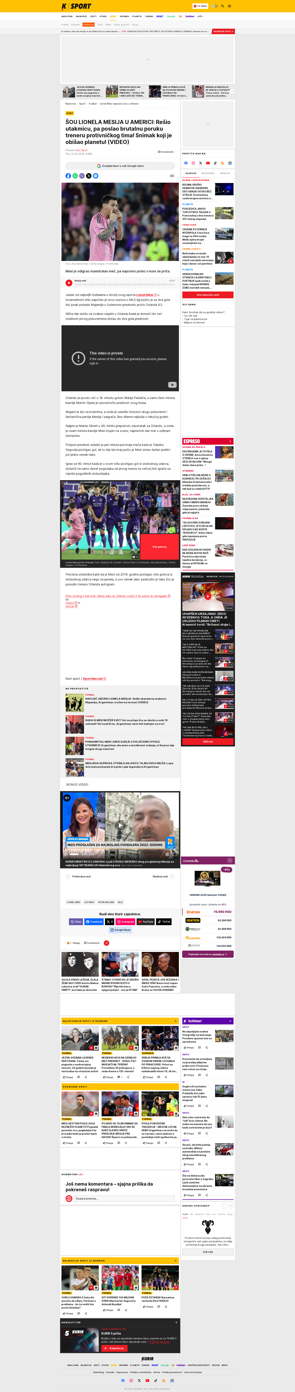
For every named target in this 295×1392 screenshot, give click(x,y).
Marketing (98, 1372)
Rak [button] (208, 1214)
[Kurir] (76, 6)
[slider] (74, 854)
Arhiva (156, 1372)
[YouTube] (208, 163)
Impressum (122, 1372)
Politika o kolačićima (140, 1372)
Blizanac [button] (199, 1214)
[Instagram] (193, 163)
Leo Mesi (89, 902)
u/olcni (70, 602)
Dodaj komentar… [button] (87, 1198)
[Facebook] (186, 163)
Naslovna (70, 103)
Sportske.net (93, 678)
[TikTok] (215, 163)
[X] (200, 163)
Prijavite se (116, 1348)
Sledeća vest (160, 876)
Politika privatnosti (172, 1372)
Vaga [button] (230, 1214)
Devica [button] (221, 1214)
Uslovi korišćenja (193, 1372)
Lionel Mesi (144, 295)
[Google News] (230, 163)
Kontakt (110, 1372)
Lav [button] (214, 1214)
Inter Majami (106, 902)
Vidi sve (208, 741)
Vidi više (208, 1251)
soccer (70, 606)
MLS (120, 902)
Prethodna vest (81, 876)
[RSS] (222, 163)
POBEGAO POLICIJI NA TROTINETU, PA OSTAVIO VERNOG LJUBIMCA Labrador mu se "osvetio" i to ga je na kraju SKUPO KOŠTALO (123, 31)
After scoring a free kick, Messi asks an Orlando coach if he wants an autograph (116, 596)
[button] (166, 152)
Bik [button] (191, 1214)
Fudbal (93, 103)
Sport (82, 103)
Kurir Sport (81, 150)
